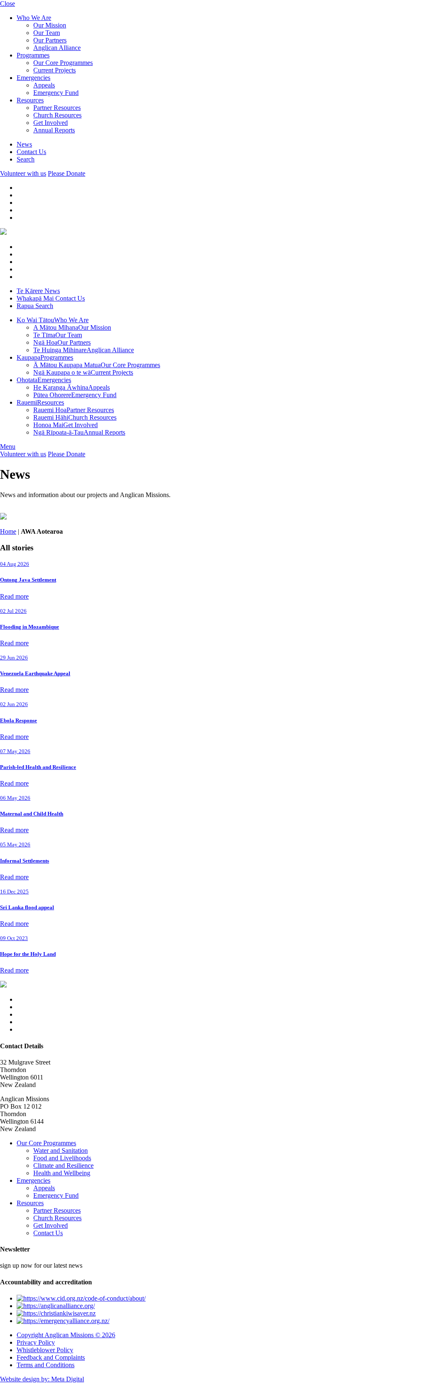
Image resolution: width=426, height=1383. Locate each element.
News (24, 144)
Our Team (46, 32)
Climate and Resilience (63, 1165)
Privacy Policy (36, 1342)
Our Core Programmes (63, 62)
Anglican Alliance (57, 47)
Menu (7, 446)
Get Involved (50, 122)
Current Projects (54, 70)
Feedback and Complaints (51, 1357)
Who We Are (34, 17)
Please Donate (66, 173)
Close (7, 3)
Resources (30, 100)
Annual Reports (54, 130)
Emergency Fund (56, 92)
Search (26, 159)
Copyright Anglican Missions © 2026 (66, 1334)
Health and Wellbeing (61, 1173)
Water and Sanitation (60, 1150)
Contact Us (31, 151)
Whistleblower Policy (45, 1349)
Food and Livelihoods (62, 1158)
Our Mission (49, 25)
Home (8, 531)
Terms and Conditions (45, 1364)
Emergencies (33, 77)
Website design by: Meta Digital (42, 1379)
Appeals (44, 85)
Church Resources (57, 115)
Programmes (33, 55)
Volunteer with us (23, 173)
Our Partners (50, 40)
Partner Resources (57, 107)
